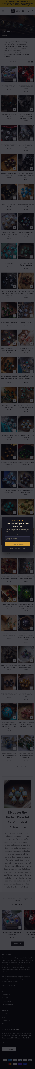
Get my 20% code (17, 544)
